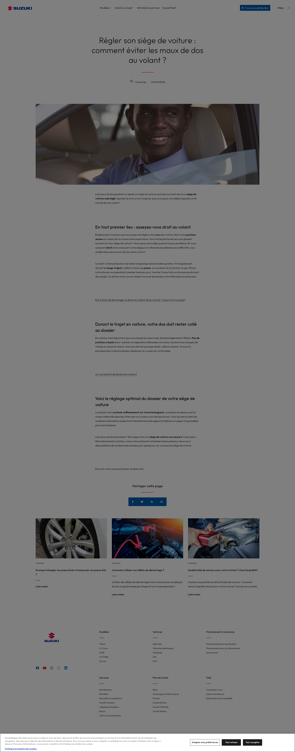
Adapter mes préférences (205, 742)
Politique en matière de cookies (21, 749)
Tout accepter (253, 742)
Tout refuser (231, 742)
